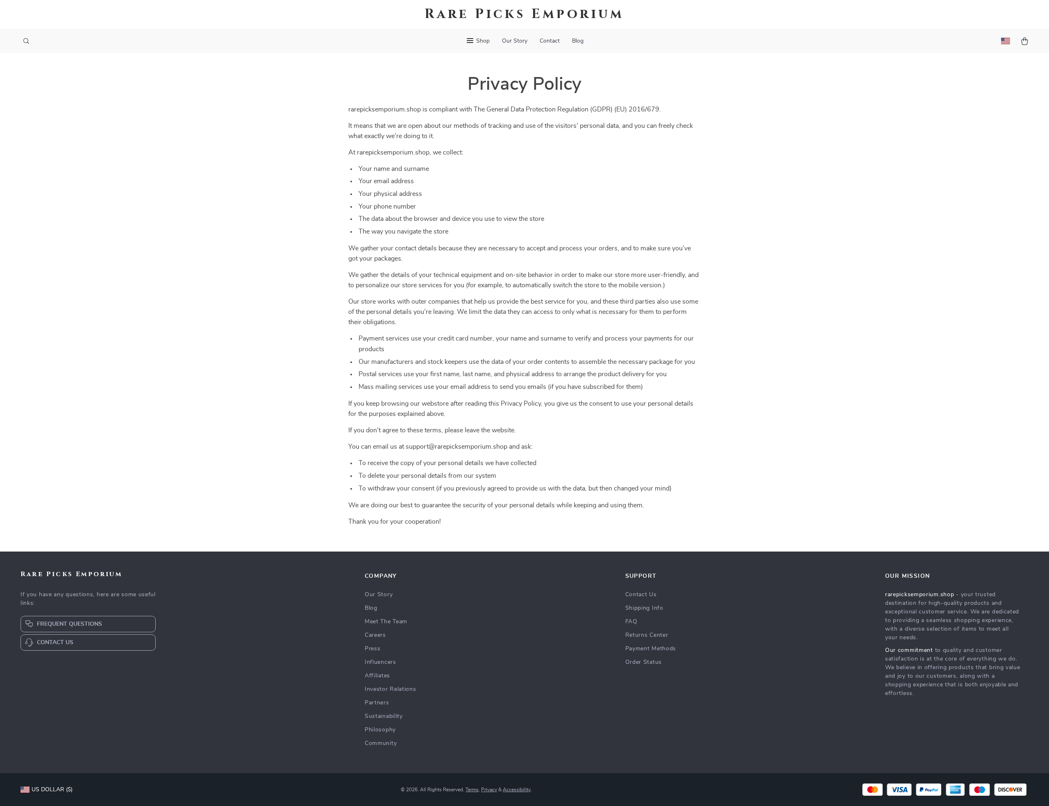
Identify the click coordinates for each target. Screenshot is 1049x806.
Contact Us (641, 594)
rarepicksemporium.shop (919, 594)
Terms (472, 789)
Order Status (643, 662)
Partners (377, 703)
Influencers (380, 662)
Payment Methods (651, 649)
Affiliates (377, 676)
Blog (578, 41)
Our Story (514, 41)
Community (381, 743)
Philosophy (380, 730)
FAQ (631, 621)
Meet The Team (386, 621)
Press (373, 649)
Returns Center (646, 635)
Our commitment (909, 650)
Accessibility (517, 789)
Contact (550, 41)
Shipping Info (644, 608)
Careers (375, 635)
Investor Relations (390, 689)
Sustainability (384, 716)
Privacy (489, 789)
